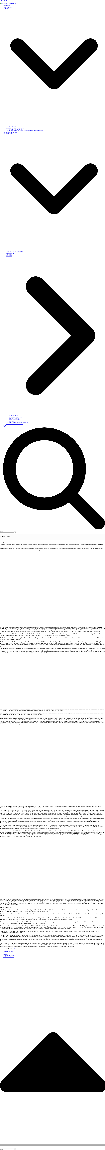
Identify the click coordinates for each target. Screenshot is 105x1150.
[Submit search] (15, 532)
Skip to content (3, 0)
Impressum (5, 954)
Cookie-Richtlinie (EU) (8, 951)
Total (14, 948)
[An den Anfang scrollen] (52, 1145)
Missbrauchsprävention (8, 957)
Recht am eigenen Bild (8, 952)
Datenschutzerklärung (8, 955)
